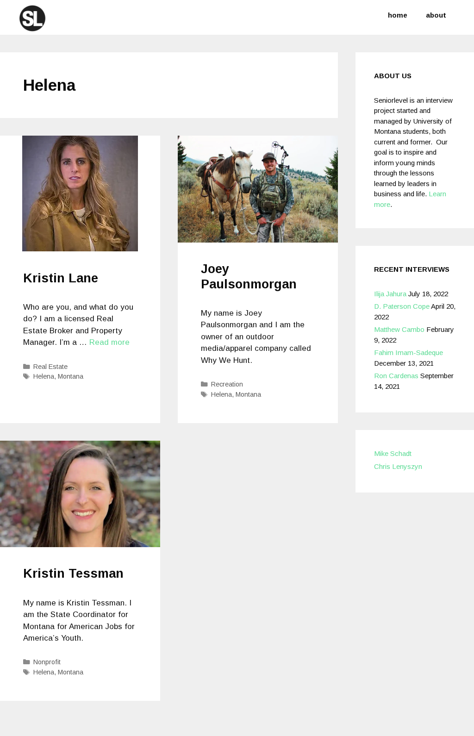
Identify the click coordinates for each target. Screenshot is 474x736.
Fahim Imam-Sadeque (408, 352)
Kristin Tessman (73, 573)
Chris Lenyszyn (398, 466)
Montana (70, 376)
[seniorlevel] (32, 17)
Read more (109, 342)
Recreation (227, 384)
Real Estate (50, 366)
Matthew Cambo (399, 329)
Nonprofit (47, 662)
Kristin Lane (60, 278)
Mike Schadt (393, 453)
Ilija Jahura (390, 294)
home (397, 15)
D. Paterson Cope (402, 306)
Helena (43, 376)
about (436, 15)
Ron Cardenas (396, 376)
